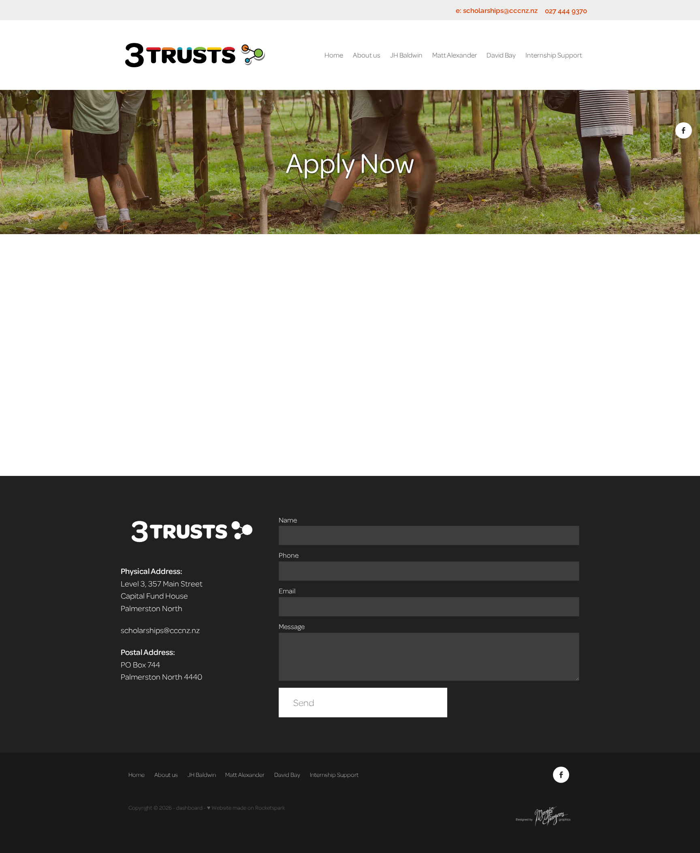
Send (303, 702)
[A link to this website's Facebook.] (683, 130)
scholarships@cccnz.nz (500, 10)
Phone (289, 555)
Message (292, 626)
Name (288, 520)
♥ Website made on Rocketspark (246, 807)
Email (287, 591)
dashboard (189, 807)
